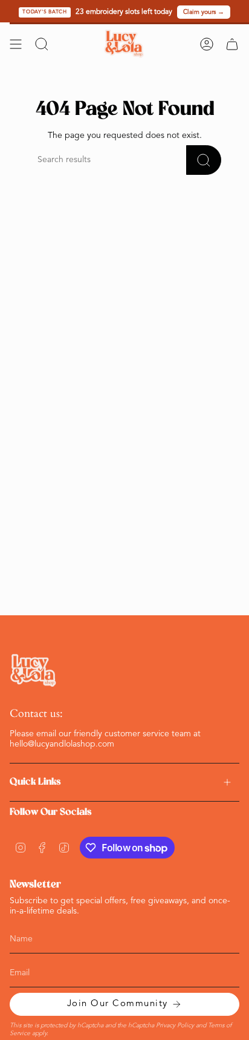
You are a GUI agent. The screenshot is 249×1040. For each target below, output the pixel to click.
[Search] (203, 160)
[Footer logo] (34, 670)
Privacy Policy (175, 1025)
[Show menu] (16, 44)
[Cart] (232, 44)
